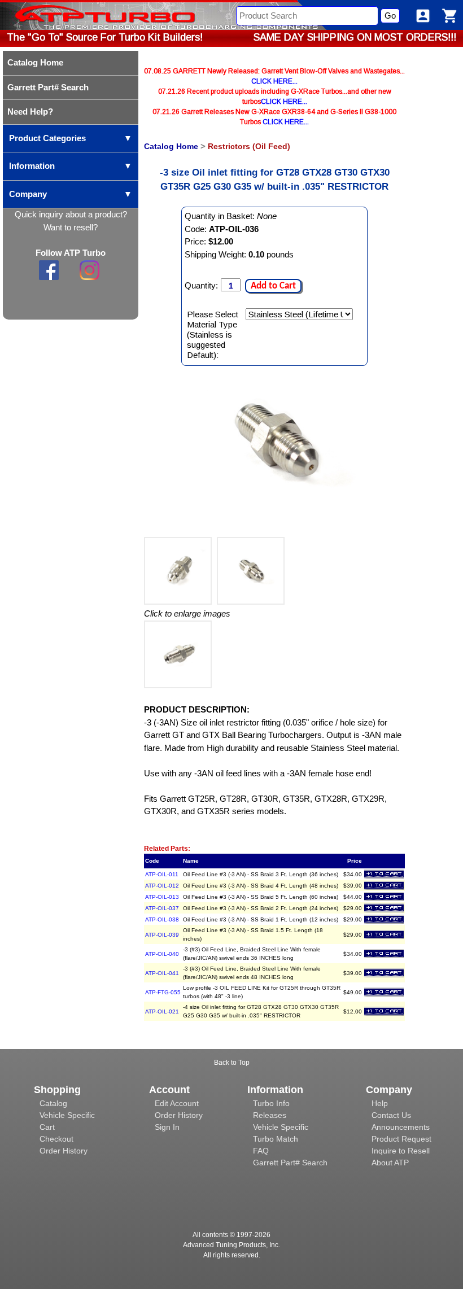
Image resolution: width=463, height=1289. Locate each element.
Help (380, 1103)
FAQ (261, 1150)
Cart (47, 1126)
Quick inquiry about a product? (71, 214)
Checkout (56, 1138)
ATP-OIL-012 (162, 885)
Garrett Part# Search (290, 1162)
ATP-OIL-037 (162, 908)
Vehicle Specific (67, 1115)
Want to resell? (70, 227)
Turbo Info (271, 1103)
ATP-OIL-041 (162, 973)
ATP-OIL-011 (161, 874)
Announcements (401, 1126)
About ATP (390, 1162)
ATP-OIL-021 (162, 1011)
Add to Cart (273, 286)
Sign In (167, 1126)
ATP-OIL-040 (162, 954)
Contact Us (391, 1115)
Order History (64, 1150)
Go (390, 15)
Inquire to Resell (401, 1150)
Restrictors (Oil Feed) (249, 146)
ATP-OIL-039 (162, 935)
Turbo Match (275, 1138)
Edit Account (177, 1103)
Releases (269, 1115)
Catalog (53, 1103)
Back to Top (232, 1063)
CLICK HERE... (274, 81)
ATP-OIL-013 (162, 897)
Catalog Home (171, 146)
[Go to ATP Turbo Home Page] (86, 15)
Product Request (401, 1138)
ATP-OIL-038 (162, 919)
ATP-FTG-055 (163, 992)
